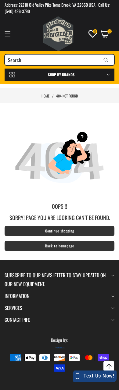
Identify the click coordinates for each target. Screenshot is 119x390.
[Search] (105, 60)
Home (45, 96)
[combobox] (59, 60)
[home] (74, 383)
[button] (11, 34)
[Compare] (104, 383)
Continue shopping (59, 230)
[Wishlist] (44, 383)
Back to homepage (59, 245)
